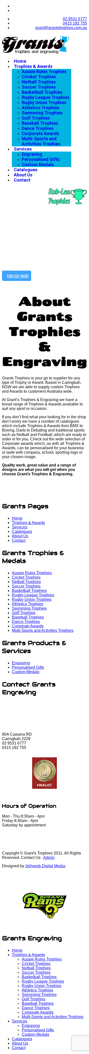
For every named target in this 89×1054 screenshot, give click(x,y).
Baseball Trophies (40, 123)
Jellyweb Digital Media (45, 866)
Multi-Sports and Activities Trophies (41, 141)
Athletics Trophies (40, 107)
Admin (49, 857)
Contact (22, 180)
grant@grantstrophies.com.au (61, 28)
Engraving (32, 154)
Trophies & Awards (33, 66)
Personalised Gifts (41, 159)
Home (20, 61)
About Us (23, 174)
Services (23, 149)
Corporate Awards (40, 133)
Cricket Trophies (39, 76)
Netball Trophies (39, 81)
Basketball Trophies (42, 92)
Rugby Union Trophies (44, 102)
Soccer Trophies (39, 87)
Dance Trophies (37, 128)
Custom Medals (38, 164)
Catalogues (25, 169)
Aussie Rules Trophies (44, 71)
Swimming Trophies (42, 112)
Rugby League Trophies (45, 97)
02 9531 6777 (75, 19)
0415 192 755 (75, 23)
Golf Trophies (36, 118)
